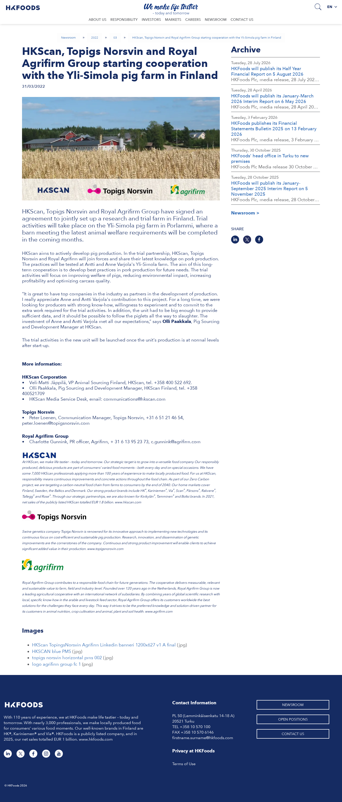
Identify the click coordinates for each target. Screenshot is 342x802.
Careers (193, 20)
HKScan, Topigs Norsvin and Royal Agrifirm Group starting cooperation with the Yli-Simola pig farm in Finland (206, 37)
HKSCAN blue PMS (51, 651)
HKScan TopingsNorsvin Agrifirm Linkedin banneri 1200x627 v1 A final (104, 644)
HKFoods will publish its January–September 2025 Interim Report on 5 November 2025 (269, 188)
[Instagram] (46, 754)
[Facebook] (259, 240)
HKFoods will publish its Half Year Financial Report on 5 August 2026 (267, 71)
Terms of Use (184, 763)
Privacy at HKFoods (193, 750)
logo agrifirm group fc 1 (56, 664)
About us (97, 20)
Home (23, 7)
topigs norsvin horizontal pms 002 (67, 657)
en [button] (330, 7)
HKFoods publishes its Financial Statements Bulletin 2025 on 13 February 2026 (273, 129)
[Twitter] (247, 240)
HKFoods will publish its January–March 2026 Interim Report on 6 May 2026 (272, 98)
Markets (173, 20)
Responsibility (124, 20)
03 (115, 37)
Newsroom (216, 20)
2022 (94, 37)
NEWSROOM (292, 705)
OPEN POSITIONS (293, 719)
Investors (151, 20)
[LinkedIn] (235, 240)
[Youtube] (59, 754)
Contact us (242, 20)
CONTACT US (293, 734)
